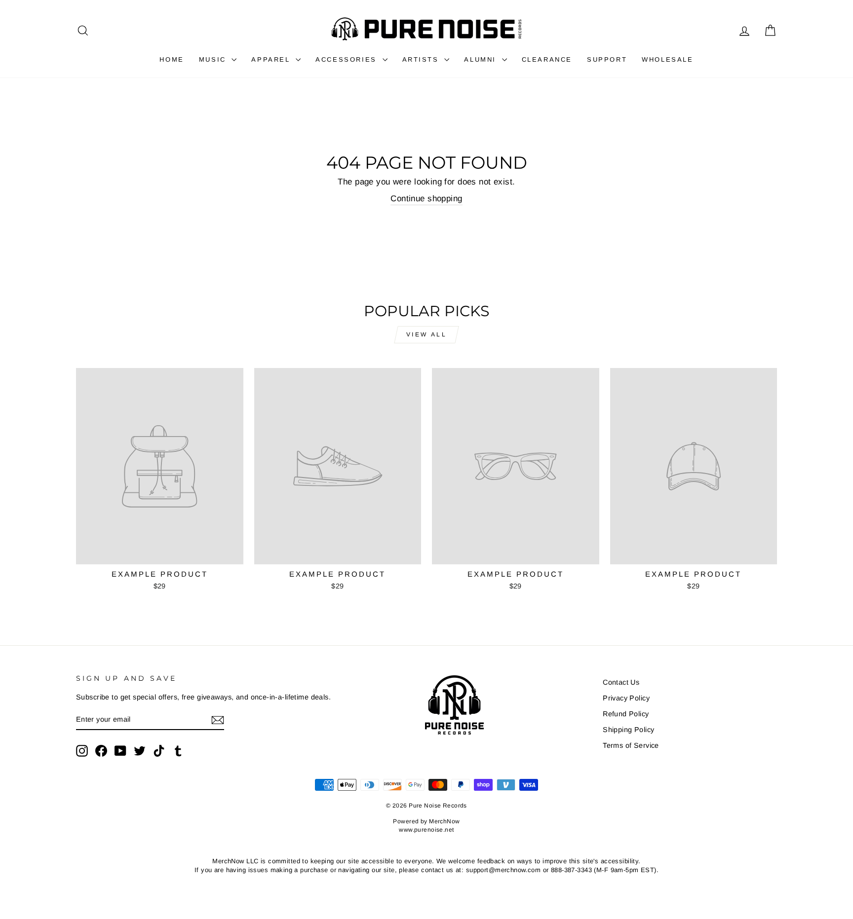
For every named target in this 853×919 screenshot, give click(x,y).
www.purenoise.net (426, 829)
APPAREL (272, 59)
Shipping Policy (628, 730)
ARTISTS (422, 59)
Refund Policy (626, 714)
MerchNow (444, 821)
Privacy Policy (626, 698)
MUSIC (214, 59)
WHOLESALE (667, 59)
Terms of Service (631, 745)
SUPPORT (607, 59)
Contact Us (621, 682)
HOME (171, 59)
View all (426, 334)
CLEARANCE (547, 59)
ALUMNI (481, 59)
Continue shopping (426, 198)
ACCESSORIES (347, 59)
